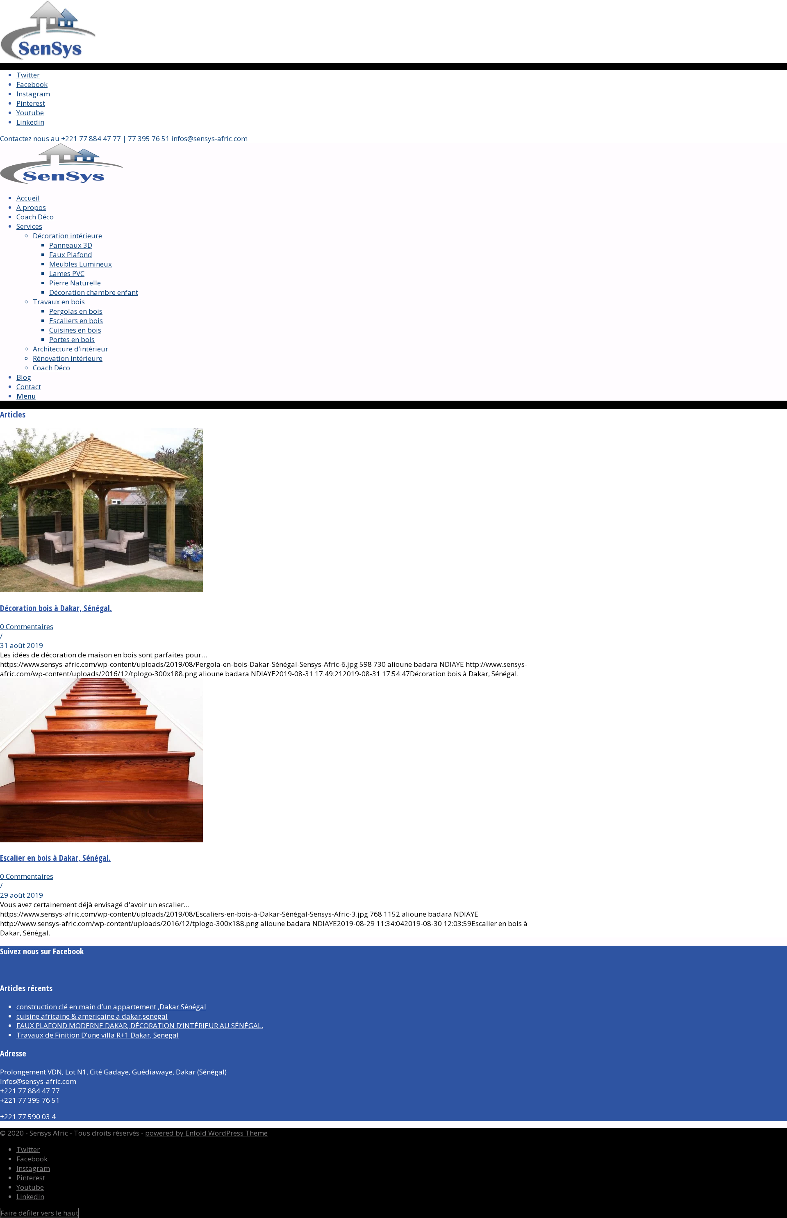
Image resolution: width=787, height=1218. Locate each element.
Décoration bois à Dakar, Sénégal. (56, 608)
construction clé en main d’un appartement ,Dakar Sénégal (111, 1006)
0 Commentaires (26, 626)
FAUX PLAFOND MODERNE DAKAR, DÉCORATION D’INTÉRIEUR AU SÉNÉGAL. (139, 1025)
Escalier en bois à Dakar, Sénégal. (55, 857)
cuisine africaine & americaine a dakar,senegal (92, 1016)
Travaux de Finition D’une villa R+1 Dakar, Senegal (97, 1035)
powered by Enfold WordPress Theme (206, 1133)
